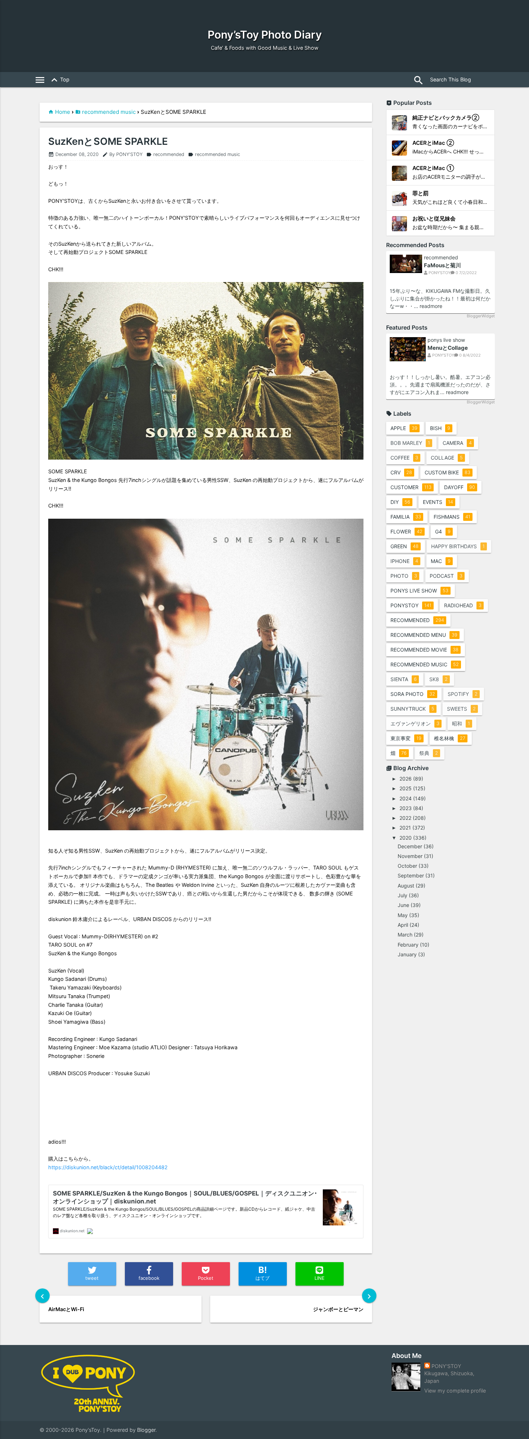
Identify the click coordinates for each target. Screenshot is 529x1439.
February (408, 945)
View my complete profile (455, 1390)
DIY (400, 502)
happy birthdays (458, 546)
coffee (404, 458)
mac (441, 561)
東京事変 (405, 738)
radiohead (462, 605)
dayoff (459, 487)
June (403, 905)
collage (447, 458)
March (405, 934)
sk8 (438, 679)
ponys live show (446, 340)
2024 (405, 798)
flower (406, 531)
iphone (404, 561)
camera (457, 443)
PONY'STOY (446, 1366)
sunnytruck (412, 709)
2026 (405, 779)
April (403, 925)
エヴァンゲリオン (414, 723)
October (407, 866)
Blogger (146, 1430)
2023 (405, 808)
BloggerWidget (481, 315)
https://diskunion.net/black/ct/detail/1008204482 (108, 1167)
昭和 (461, 723)
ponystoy (410, 605)
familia (405, 517)
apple (403, 428)
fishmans (452, 517)
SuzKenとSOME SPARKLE (108, 141)
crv (401, 472)
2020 (405, 838)
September (411, 875)
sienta (403, 679)
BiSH (440, 428)
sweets (461, 709)
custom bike (447, 472)
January (407, 954)
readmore (431, 306)
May (403, 915)
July (402, 895)
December (410, 846)
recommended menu (423, 635)
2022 (405, 818)
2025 (405, 788)
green (404, 546)
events (438, 502)
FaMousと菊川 (442, 265)
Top (59, 80)
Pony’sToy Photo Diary (265, 34)
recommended (165, 154)
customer (410, 487)
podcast (446, 576)
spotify (463, 694)
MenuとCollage (448, 347)
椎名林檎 (449, 738)
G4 (443, 531)
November (410, 856)
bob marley (410, 443)
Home (62, 111)
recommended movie (424, 650)
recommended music (109, 111)
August (406, 885)
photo (403, 576)
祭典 (428, 753)
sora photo (412, 694)
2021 (405, 827)
